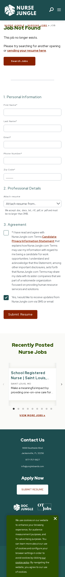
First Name (10, 105)
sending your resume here (26, 51)
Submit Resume (32, 489)
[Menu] (59, 10)
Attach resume (12, 196)
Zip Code (9, 169)
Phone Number (13, 153)
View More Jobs (31, 415)
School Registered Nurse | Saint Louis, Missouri (29, 378)
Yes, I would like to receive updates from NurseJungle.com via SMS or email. (36, 299)
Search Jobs (19, 61)
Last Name (10, 121)
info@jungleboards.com (32, 466)
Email (7, 137)
